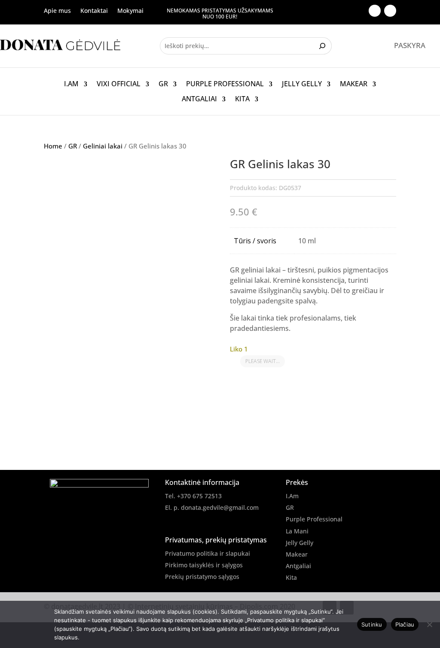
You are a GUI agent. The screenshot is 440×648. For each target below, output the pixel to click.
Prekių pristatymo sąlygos (202, 576)
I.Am (71, 84)
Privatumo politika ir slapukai (207, 553)
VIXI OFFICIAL (119, 84)
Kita (242, 99)
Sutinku (371, 624)
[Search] (323, 46)
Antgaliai (199, 99)
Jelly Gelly (302, 84)
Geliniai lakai (102, 146)
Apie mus (57, 11)
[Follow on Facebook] (375, 11)
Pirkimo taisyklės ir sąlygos (204, 565)
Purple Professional (225, 84)
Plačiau (405, 624)
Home (53, 146)
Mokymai (130, 11)
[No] (429, 624)
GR (163, 84)
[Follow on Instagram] (390, 11)
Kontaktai (94, 11)
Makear (353, 84)
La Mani (297, 531)
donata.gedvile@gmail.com (220, 507)
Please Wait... (262, 361)
